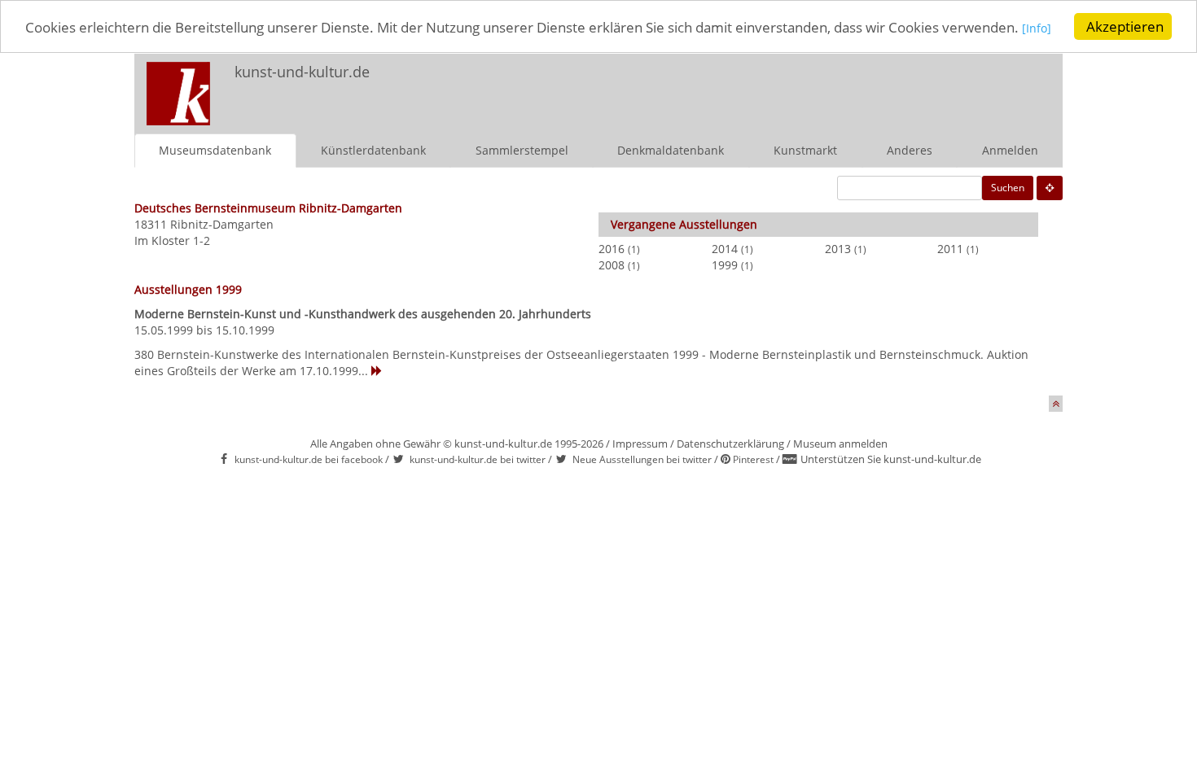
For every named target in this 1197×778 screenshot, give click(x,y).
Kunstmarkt (805, 150)
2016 (611, 248)
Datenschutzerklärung (730, 443)
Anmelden (1010, 150)
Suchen (1007, 187)
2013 (838, 248)
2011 (950, 248)
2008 (611, 265)
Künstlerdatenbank (373, 150)
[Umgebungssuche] (1050, 188)
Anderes (909, 150)
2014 (725, 248)
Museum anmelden (840, 443)
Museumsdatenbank (215, 150)
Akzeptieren (1125, 26)
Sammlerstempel (522, 150)
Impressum (640, 443)
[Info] (1036, 28)
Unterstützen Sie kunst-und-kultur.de (890, 459)
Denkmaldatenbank (670, 150)
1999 (725, 265)
